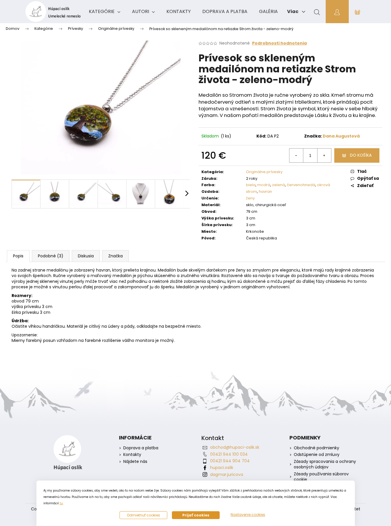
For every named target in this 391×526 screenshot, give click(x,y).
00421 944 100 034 (229, 454)
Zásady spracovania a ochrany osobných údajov (325, 464)
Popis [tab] (18, 256)
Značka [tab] (115, 256)
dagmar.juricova (226, 474)
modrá (263, 185)
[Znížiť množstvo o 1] (296, 155)
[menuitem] (104, 11)
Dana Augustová (341, 136)
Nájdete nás (135, 461)
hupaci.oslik (221, 467)
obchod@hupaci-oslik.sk (234, 447)
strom (251, 191)
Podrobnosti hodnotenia (279, 43)
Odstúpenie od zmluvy (316, 454)
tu (61, 503)
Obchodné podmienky (316, 448)
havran (265, 191)
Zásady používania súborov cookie (321, 476)
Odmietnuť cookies (143, 515)
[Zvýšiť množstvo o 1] (324, 155)
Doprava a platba (140, 448)
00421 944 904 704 (230, 461)
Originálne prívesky (264, 172)
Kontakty (132, 454)
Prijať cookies (195, 515)
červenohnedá (301, 185)
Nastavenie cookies (248, 515)
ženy (250, 198)
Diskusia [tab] (86, 256)
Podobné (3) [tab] (50, 256)
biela (251, 185)
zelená (278, 185)
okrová (323, 185)
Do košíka (361, 155)
